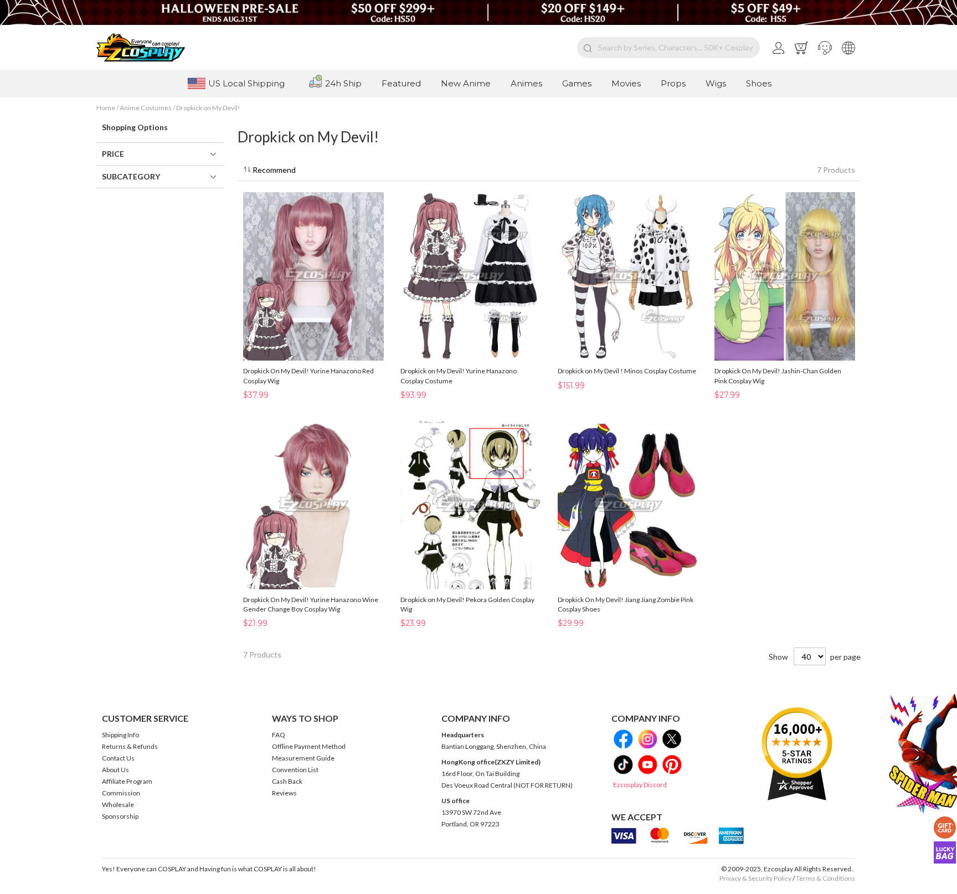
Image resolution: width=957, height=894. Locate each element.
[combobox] (668, 47)
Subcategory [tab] (131, 176)
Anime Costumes (146, 108)
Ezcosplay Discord (640, 784)
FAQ (278, 735)
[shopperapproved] (797, 753)
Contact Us (118, 758)
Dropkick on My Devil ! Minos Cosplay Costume (627, 371)
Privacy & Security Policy (755, 878)
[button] (825, 47)
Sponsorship (120, 816)
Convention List (295, 769)
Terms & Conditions (825, 878)
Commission (121, 793)
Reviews (284, 793)
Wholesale (118, 804)
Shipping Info (120, 735)
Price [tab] (113, 153)
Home (106, 108)
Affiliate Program (127, 781)
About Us (115, 769)
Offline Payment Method (309, 746)
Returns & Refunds (130, 746)
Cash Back (287, 781)
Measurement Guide (303, 758)
